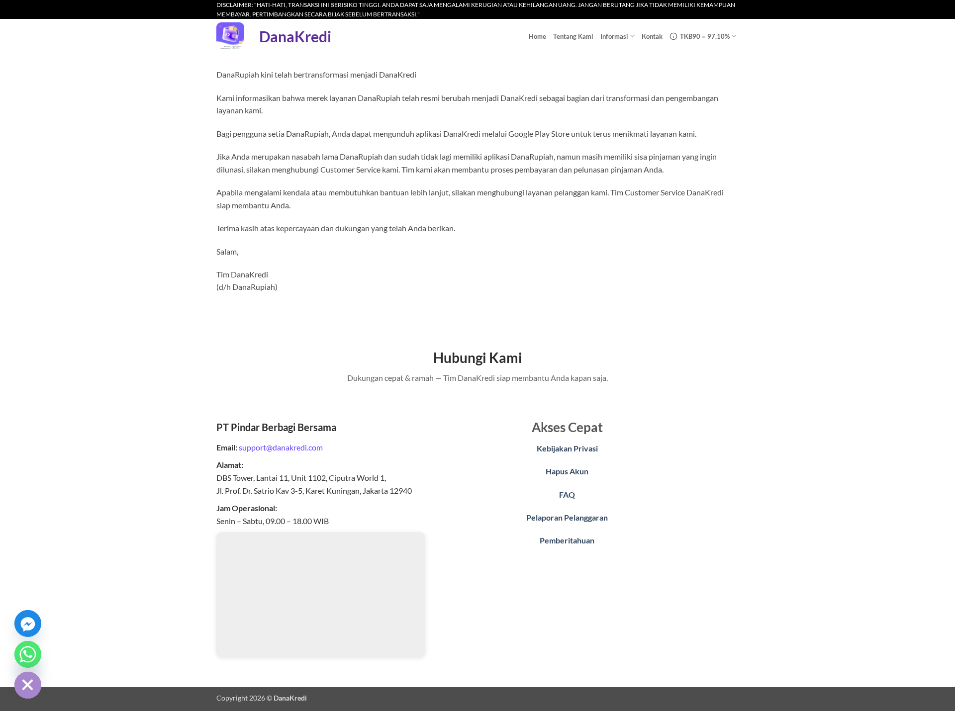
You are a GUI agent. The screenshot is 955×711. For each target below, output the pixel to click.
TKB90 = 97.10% (705, 36)
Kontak (652, 36)
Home (537, 36)
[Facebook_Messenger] (27, 623)
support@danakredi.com (281, 447)
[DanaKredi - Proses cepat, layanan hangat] (230, 36)
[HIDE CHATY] (27, 685)
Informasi (614, 36)
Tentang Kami (573, 36)
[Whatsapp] (27, 654)
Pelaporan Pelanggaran (567, 517)
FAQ (567, 494)
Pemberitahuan (567, 540)
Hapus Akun (567, 471)
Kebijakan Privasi (567, 448)
